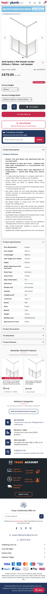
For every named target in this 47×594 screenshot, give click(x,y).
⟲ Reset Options (39, 82)
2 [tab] (24, 57)
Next (42, 38)
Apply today (23, 494)
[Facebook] (16, 528)
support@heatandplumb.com (25, 535)
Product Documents (11, 329)
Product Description (11, 150)
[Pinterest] (26, 528)
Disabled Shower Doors (12, 14)
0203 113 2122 (25, 540)
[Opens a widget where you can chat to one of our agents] (39, 590)
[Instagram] (31, 528)
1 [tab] (22, 57)
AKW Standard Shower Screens (23, 411)
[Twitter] (21, 528)
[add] (14, 107)
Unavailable (33, 107)
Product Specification (12, 242)
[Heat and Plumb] (13, 2)
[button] (40, 3)
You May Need (22, 114)
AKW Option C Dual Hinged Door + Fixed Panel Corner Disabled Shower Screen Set (11, 382)
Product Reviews (9, 342)
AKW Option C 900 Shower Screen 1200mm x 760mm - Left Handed (33, 382)
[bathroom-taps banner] (23, 9)
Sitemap (31, 591)
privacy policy (18, 521)
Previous (5, 38)
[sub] (4, 107)
